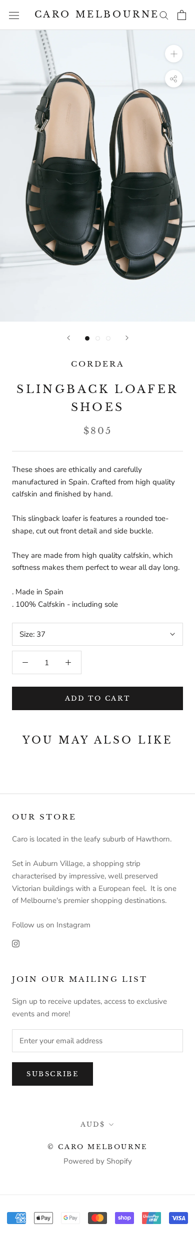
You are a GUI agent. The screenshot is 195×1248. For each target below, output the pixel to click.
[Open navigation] (14, 14)
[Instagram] (16, 943)
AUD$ (92, 1124)
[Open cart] (182, 15)
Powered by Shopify (98, 1161)
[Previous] (68, 338)
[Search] (164, 14)
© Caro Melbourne (98, 1147)
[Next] (127, 338)
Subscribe (52, 1074)
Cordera (97, 364)
